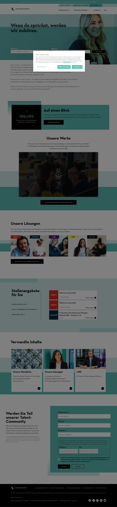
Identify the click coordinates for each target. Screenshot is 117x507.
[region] (59, 61)
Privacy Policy (73, 62)
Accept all (77, 66)
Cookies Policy (67, 62)
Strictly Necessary (64, 66)
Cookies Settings (41, 66)
